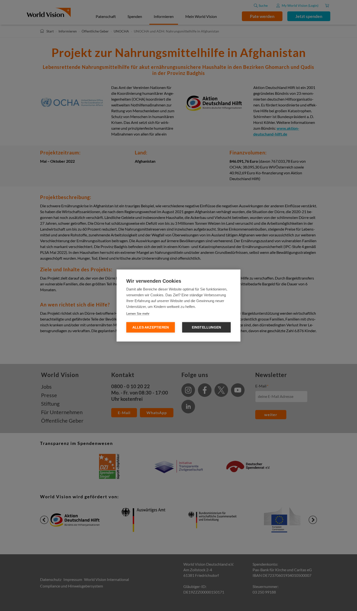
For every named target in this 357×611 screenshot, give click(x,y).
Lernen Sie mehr (137, 313)
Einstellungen (206, 327)
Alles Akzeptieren (150, 327)
